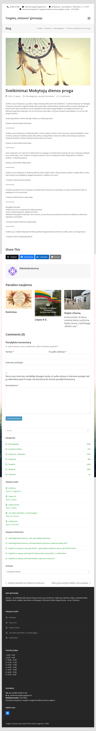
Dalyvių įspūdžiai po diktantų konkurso (25, 583)
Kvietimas (11, 312)
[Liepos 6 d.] (48, 302)
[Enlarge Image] (48, 61)
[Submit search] (88, 430)
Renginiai (11, 469)
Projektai (11, 464)
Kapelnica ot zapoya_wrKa (18, 553)
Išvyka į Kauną (72, 313)
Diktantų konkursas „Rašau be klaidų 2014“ (52, 543)
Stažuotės (12, 474)
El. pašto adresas (57, 351)
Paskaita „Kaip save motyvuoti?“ (43, 558)
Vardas (10, 351)
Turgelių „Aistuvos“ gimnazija (24, 18)
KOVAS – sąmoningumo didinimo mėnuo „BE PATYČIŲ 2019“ (54, 548)
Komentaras (12, 385)
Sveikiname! (12, 521)
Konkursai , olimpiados (16, 454)
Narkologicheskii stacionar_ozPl (20, 543)
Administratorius (29, 268)
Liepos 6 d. (41, 319)
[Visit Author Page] (12, 271)
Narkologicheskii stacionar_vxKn (20, 538)
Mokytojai (12, 459)
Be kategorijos (32, 96)
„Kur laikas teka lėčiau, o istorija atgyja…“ (23, 513)
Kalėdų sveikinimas (43, 538)
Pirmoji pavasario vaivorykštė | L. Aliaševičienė (49, 553)
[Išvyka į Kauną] (77, 299)
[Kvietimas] (19, 299)
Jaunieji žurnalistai (46, 96)
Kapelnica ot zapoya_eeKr (18, 558)
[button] (89, 18)
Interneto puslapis (14, 362)
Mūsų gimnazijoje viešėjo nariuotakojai (70, 583)
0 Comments (65, 96)
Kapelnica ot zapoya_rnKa (18, 548)
